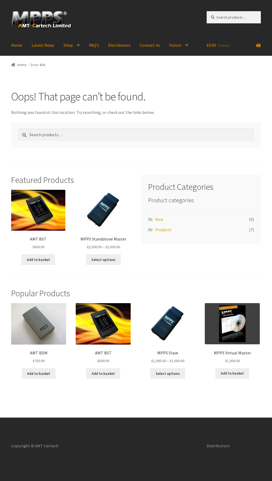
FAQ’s (94, 45)
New (159, 219)
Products (163, 229)
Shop (68, 45)
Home (16, 45)
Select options (103, 259)
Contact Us (150, 45)
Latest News (43, 45)
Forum (175, 45)
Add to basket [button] (38, 259)
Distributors (119, 45)
